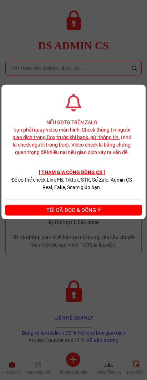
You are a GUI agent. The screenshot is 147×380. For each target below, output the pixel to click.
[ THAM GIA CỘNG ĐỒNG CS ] (72, 172)
